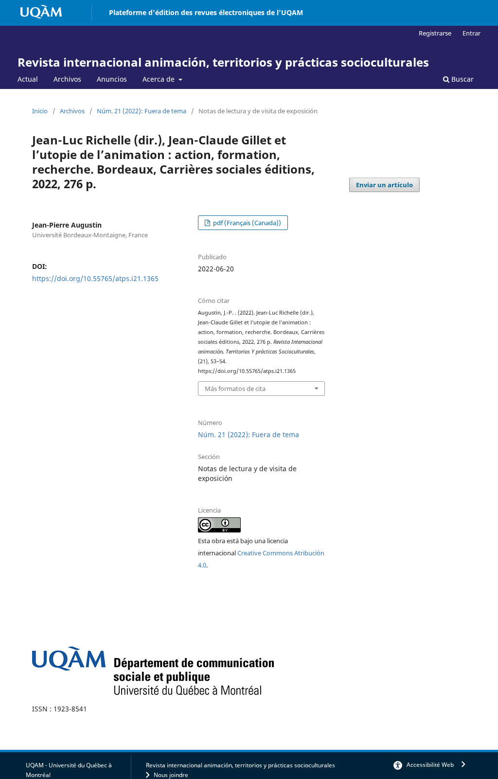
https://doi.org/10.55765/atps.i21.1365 (95, 278)
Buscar (461, 79)
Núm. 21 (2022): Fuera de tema (141, 110)
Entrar (471, 33)
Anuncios (112, 79)
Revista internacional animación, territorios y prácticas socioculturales (223, 62)
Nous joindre (171, 775)
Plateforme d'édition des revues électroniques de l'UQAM (206, 12)
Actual (28, 79)
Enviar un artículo (384, 184)
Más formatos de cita (235, 388)
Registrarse (435, 33)
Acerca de (159, 79)
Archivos (67, 79)
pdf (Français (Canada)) (246, 222)
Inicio (40, 110)
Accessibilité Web (430, 765)
